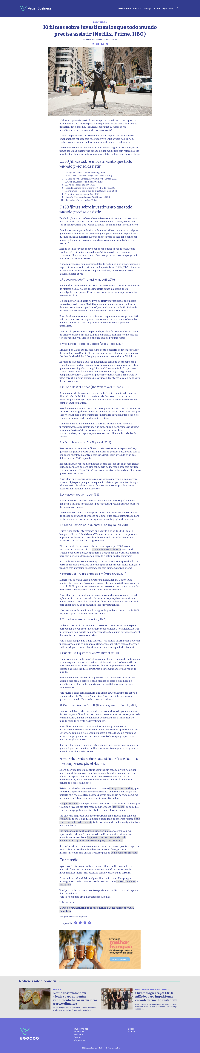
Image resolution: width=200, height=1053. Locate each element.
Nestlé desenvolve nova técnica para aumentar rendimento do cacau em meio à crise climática (75, 998)
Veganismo (167, 8)
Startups (148, 8)
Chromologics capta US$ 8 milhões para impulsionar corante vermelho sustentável (157, 996)
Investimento (124, 8)
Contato (132, 1031)
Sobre (131, 1028)
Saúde (157, 8)
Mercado (137, 8)
